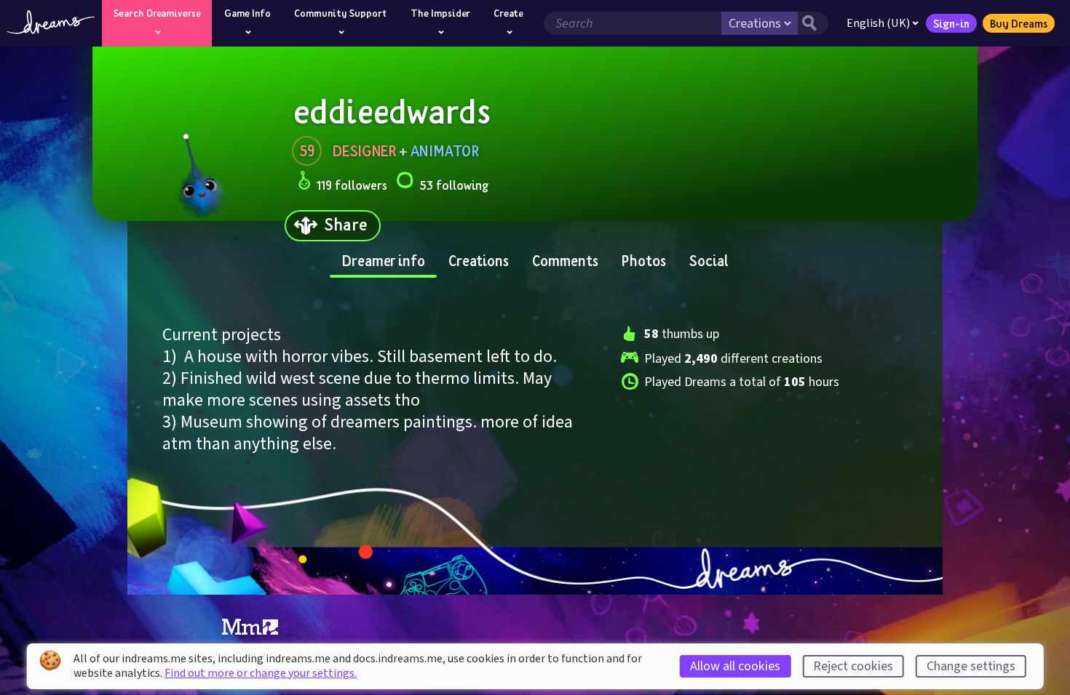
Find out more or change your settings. (261, 673)
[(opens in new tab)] (250, 627)
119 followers (352, 185)
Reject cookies (853, 666)
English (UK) (878, 23)
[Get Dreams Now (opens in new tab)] (535, 571)
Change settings (971, 666)
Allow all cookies (735, 666)
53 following (453, 185)
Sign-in (951, 23)
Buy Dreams (1018, 23)
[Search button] (813, 23)
